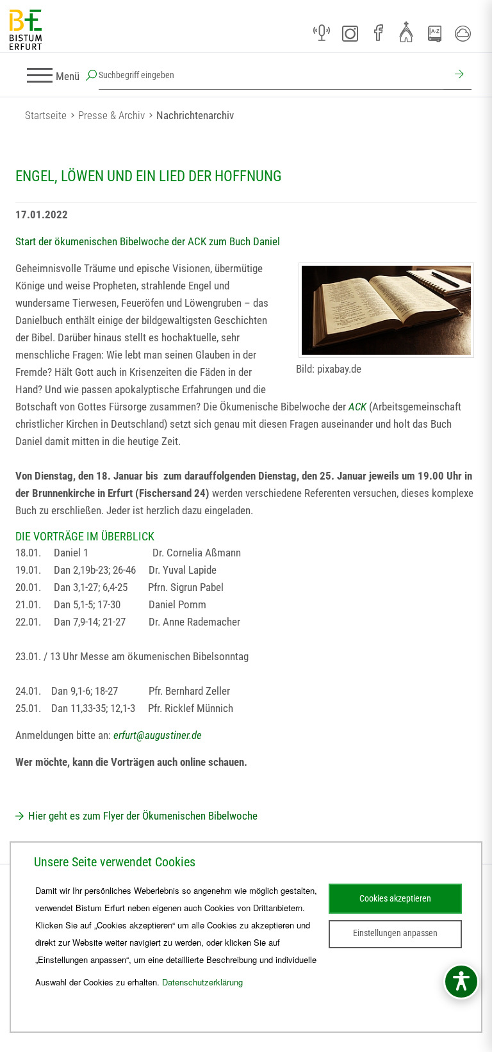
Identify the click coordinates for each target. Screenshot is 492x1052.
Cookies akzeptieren (395, 898)
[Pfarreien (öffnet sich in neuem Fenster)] (406, 31)
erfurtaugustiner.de (157, 735)
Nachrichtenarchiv (195, 115)
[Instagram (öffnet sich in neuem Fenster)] (350, 33)
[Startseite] (26, 30)
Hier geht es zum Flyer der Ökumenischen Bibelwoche (143, 815)
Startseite (46, 115)
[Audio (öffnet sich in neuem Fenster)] (322, 33)
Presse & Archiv (111, 115)
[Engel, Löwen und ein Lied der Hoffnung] (386, 310)
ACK (357, 406)
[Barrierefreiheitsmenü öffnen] (461, 981)
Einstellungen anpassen (395, 933)
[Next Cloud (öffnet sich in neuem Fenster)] (462, 33)
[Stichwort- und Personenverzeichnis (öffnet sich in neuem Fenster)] (434, 34)
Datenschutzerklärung (202, 982)
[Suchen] (457, 75)
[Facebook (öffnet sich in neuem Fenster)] (378, 33)
